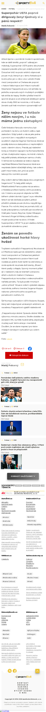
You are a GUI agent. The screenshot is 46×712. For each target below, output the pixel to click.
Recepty (29, 566)
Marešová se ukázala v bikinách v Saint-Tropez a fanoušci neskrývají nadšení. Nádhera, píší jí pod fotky (11, 603)
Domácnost (6, 616)
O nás (23, 693)
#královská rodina (10, 578)
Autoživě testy (7, 504)
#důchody (31, 521)
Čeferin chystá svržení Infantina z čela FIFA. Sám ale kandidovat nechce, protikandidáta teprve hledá (21, 413)
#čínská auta (8, 525)
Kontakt (23, 683)
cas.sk (9, 339)
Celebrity (5, 559)
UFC (28, 622)
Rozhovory (30, 506)
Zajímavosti (6, 513)
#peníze (30, 517)
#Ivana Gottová (9, 581)
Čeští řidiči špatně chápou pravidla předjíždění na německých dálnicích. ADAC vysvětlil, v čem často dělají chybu (10, 535)
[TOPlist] (4, 711)
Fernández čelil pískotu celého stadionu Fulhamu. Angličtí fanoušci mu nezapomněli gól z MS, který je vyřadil (21, 380)
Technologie (31, 511)
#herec (6, 638)
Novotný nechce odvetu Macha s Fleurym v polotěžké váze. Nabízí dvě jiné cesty (33, 659)
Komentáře (30, 504)
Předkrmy (30, 563)
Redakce (23, 685)
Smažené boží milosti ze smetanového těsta (34, 588)
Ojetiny (4, 506)
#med (29, 581)
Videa (28, 620)
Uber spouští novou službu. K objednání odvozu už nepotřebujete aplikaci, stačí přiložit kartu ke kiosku (11, 546)
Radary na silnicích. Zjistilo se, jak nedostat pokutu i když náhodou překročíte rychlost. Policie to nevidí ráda (34, 534)
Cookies (23, 689)
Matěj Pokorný (7, 26)
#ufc (29, 638)
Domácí (29, 502)
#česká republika (34, 524)
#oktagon (31, 634)
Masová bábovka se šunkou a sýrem (33, 599)
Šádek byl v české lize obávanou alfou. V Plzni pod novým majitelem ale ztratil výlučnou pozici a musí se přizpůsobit (22, 447)
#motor (6, 517)
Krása (3, 618)
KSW (28, 624)
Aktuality (4, 502)
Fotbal (12, 9)
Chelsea (18, 485)
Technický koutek (8, 511)
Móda (3, 622)
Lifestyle (4, 620)
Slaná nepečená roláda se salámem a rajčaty (34, 594)
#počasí (6, 634)
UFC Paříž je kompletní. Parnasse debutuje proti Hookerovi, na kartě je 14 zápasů (33, 648)
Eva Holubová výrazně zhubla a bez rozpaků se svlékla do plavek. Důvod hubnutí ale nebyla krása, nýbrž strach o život (10, 591)
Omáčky (29, 561)
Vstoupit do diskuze (19, 355)
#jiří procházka (33, 630)
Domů (3, 9)
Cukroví (29, 559)
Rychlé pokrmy (32, 568)
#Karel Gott (7, 574)
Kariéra (23, 687)
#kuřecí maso (32, 578)
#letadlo (6, 630)
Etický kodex (23, 691)
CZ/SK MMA (31, 618)
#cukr (29, 574)
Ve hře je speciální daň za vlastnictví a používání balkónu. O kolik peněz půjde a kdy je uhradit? (34, 546)
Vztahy (4, 624)
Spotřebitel (30, 509)
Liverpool (27, 485)
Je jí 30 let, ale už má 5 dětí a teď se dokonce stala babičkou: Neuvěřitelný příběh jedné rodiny (10, 647)
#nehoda (6, 521)
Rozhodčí (36, 485)
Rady (3, 509)
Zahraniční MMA (32, 616)
